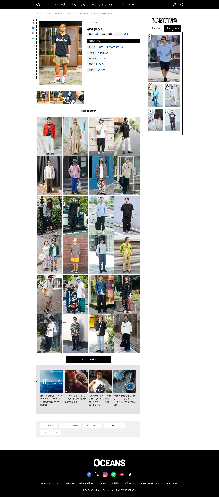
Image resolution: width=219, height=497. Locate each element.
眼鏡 (91, 64)
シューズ (92, 58)
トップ (38, 13)
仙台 (97, 34)
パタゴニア (103, 53)
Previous (36, 381)
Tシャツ (92, 47)
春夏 (126, 34)
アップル (102, 70)
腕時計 (91, 70)
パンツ (91, 53)
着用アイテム (95, 41)
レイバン (100, 64)
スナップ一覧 (57, 13)
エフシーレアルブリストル (111, 47)
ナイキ (103, 58)
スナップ (47, 13)
